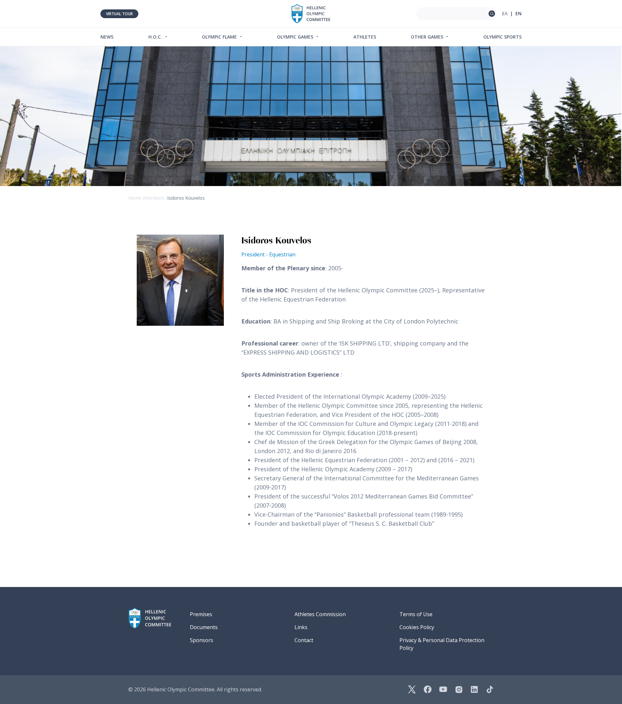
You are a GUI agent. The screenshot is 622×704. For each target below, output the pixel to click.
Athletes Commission (320, 614)
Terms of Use (415, 614)
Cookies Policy (416, 627)
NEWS (106, 37)
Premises (201, 614)
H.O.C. (155, 37)
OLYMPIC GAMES (296, 37)
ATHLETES (364, 37)
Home (134, 198)
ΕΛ (505, 13)
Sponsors (201, 640)
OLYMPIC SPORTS (502, 37)
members (154, 198)
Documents (204, 627)
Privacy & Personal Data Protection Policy (441, 644)
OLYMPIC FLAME (220, 37)
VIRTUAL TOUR (119, 14)
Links (300, 627)
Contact (303, 640)
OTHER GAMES (427, 37)
